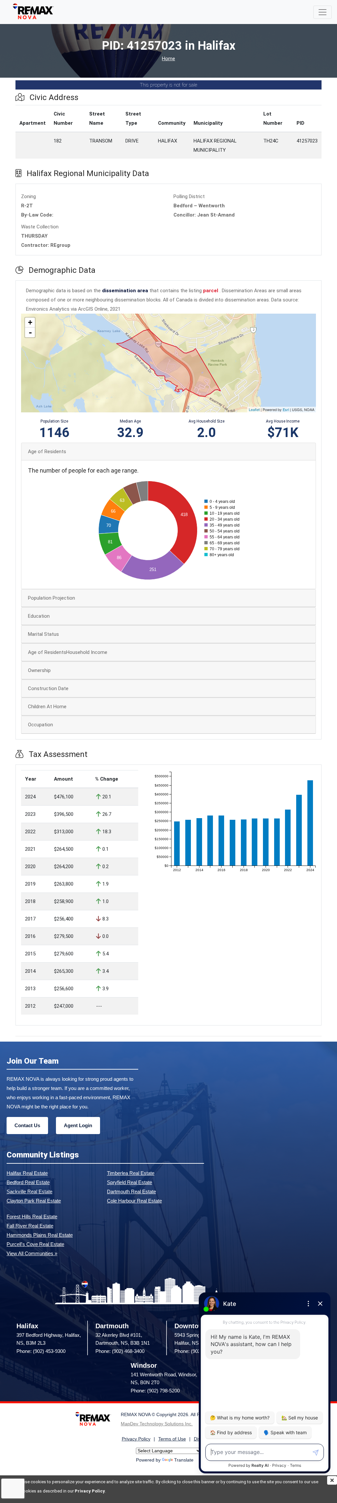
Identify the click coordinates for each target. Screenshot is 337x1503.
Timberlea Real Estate (130, 1173)
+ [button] (30, 322)
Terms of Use (172, 1439)
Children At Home (47, 707)
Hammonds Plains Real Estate (40, 1235)
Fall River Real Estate (30, 1226)
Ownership (39, 670)
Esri (286, 409)
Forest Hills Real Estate (32, 1216)
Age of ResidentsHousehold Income (67, 652)
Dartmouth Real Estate (131, 1191)
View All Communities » (32, 1253)
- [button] (30, 332)
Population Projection (51, 598)
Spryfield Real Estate (129, 1182)
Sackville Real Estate (29, 1191)
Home (168, 58)
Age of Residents (47, 451)
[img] (332, 1480)
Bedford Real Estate (28, 1182)
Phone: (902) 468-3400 (119, 1351)
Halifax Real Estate (27, 1173)
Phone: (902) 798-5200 (155, 1390)
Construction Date (48, 688)
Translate (184, 1460)
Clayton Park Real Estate (34, 1201)
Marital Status (43, 634)
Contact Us (27, 1125)
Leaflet (254, 409)
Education (39, 616)
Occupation (40, 725)
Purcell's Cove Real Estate (35, 1244)
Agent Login (78, 1125)
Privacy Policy (90, 1491)
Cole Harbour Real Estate (134, 1201)
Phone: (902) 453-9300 (40, 1351)
